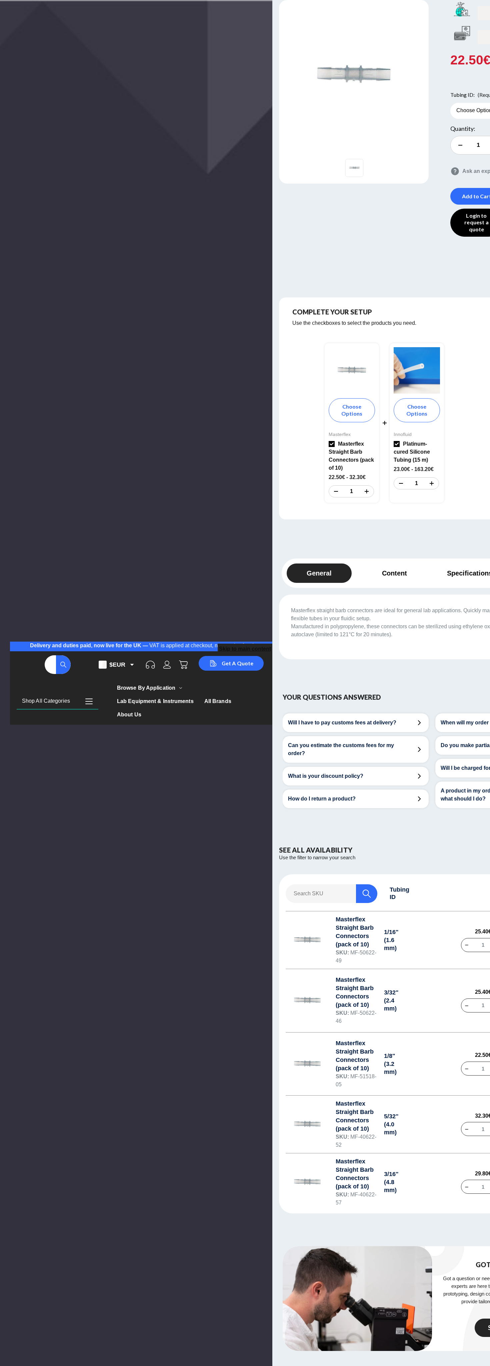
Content (394, 573)
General (319, 573)
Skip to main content (245, 649)
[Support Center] (150, 664)
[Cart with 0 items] (183, 664)
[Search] (63, 664)
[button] (336, 491)
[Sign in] (167, 664)
